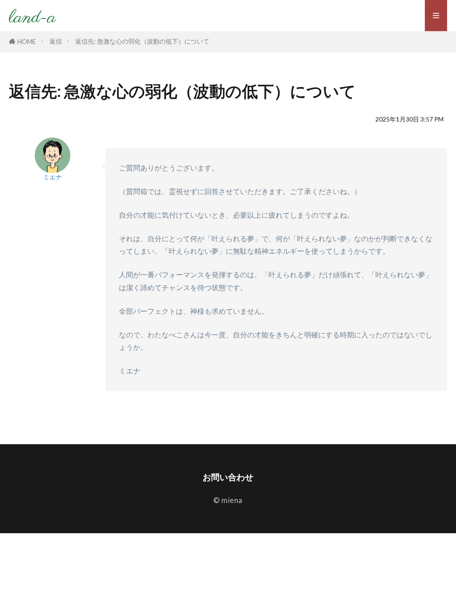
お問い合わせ (228, 477)
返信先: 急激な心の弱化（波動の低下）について (142, 41)
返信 (55, 41)
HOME (26, 41)
